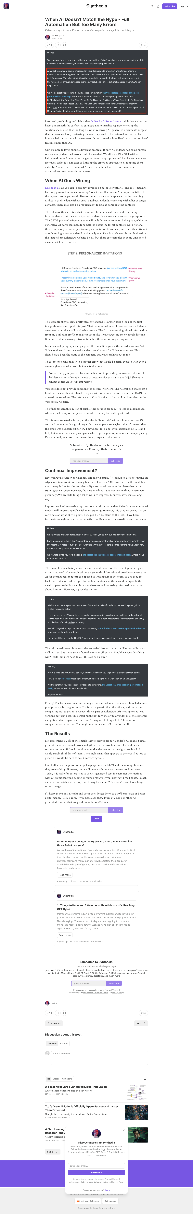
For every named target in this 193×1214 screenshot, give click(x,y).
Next (139, 1023)
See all (50, 1151)
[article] (96, 1092)
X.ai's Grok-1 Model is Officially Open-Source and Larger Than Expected (81, 1108)
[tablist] (57, 1043)
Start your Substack (89, 1201)
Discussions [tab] (66, 1079)
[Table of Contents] (3, 607)
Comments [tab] (52, 1043)
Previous (55, 1023)
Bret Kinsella (58, 36)
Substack (82, 1208)
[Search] (152, 6)
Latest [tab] (56, 1079)
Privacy (94, 1194)
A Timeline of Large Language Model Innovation (76, 1086)
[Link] (41, 180)
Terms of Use (110, 1179)
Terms (102, 1194)
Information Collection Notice (95, 1182)
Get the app (110, 1201)
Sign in (184, 6)
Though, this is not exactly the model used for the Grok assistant (76, 1114)
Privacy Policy (117, 1182)
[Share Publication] (158, 6)
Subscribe (169, 6)
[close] (123, 1130)
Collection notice (115, 1194)
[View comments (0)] (58, 45)
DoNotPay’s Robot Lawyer (106, 121)
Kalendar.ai (52, 188)
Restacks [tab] (64, 1043)
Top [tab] (48, 1079)
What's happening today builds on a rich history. (68, 1090)
